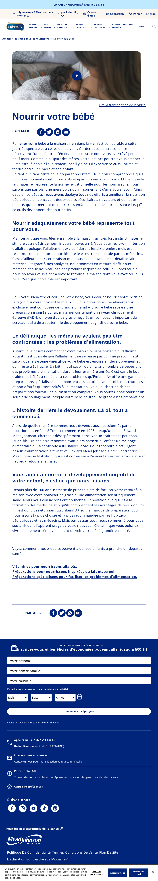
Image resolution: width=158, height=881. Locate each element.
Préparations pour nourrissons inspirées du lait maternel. (63, 571)
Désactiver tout (138, 872)
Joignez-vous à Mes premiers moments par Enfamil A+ (47, 14)
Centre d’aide (91, 14)
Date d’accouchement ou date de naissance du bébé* (38, 689)
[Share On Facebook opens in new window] (41, 132)
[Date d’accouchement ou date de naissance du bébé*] (80, 697)
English (151, 14)
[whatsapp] (57, 132)
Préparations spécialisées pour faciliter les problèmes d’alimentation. (74, 576)
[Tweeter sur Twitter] (49, 132)
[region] (79, 872)
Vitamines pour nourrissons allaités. (44, 566)
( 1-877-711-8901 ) (43, 740)
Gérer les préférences (96, 872)
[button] (152, 26)
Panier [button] (137, 14)
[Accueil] (16, 26)
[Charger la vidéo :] (76, 75)
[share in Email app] (66, 132)
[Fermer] (153, 872)
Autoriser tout (117, 872)
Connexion (117, 14)
